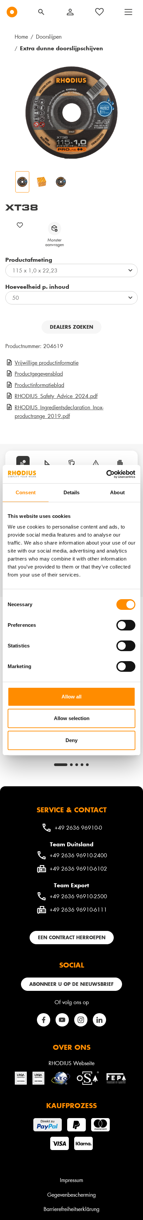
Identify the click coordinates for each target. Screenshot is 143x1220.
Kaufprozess (71, 1105)
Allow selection (71, 718)
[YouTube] (62, 1019)
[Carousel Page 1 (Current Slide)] (61, 764)
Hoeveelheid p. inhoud (37, 286)
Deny (71, 740)
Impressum (71, 1180)
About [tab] (117, 492)
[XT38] (71, 112)
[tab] (23, 462)
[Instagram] (80, 1019)
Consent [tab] (26, 492)
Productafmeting (28, 259)
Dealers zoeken (71, 327)
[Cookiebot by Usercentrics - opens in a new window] (106, 474)
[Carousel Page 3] (76, 764)
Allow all (71, 696)
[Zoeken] (41, 12)
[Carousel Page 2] (71, 764)
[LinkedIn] (99, 1019)
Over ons (71, 1047)
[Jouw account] (70, 12)
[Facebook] (43, 1019)
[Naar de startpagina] (12, 12)
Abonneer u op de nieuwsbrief (71, 984)
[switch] (125, 625)
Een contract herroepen (71, 937)
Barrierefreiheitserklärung (71, 1209)
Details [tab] (72, 492)
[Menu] (128, 12)
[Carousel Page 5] (87, 764)
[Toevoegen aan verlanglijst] (20, 225)
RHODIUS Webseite (71, 1062)
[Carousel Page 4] (82, 764)
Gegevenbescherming (71, 1194)
